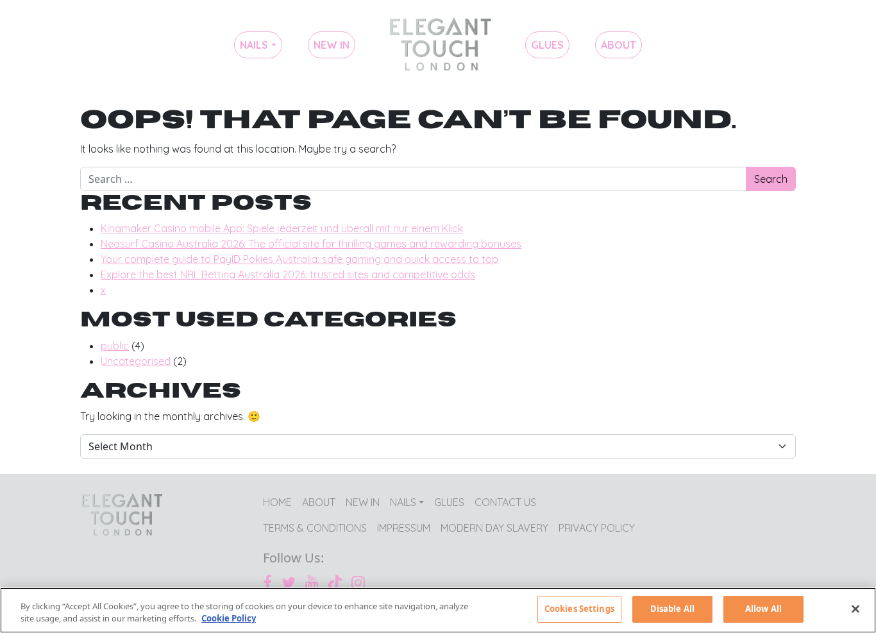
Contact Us (505, 502)
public (115, 345)
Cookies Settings (579, 608)
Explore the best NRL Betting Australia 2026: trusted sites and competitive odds (288, 274)
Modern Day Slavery (494, 527)
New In (332, 44)
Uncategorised (136, 361)
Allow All (763, 608)
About (618, 44)
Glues (547, 44)
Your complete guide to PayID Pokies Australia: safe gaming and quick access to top (299, 259)
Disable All (672, 608)
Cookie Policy (228, 619)
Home (440, 45)
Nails (254, 44)
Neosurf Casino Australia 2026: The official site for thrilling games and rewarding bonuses (311, 243)
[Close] (855, 609)
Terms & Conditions (315, 527)
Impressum (403, 527)
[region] (438, 610)
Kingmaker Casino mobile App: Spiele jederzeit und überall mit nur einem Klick (282, 228)
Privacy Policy (597, 527)
